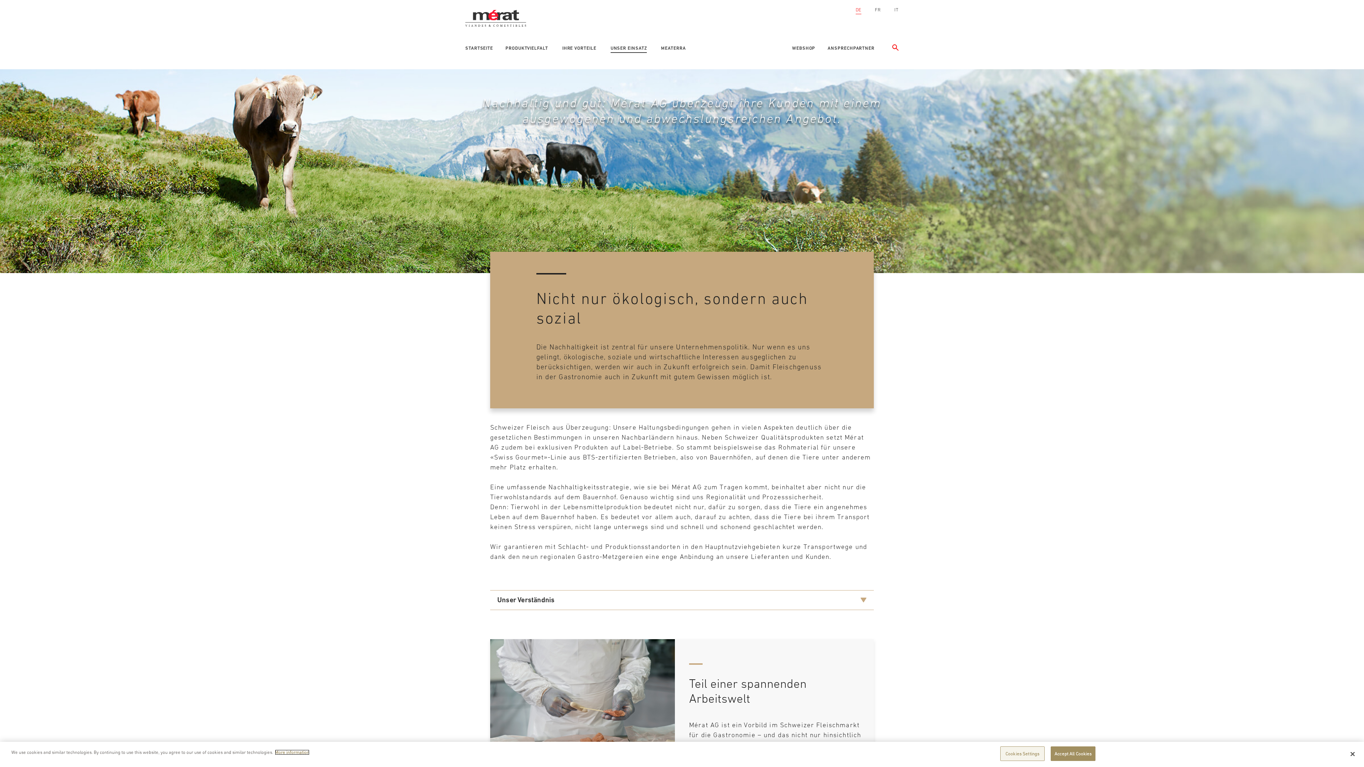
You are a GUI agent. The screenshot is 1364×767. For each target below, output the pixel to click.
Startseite (479, 48)
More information (292, 752)
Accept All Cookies (1073, 753)
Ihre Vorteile (579, 48)
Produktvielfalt (526, 48)
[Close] (1352, 754)
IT (896, 9)
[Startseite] (498, 9)
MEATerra (673, 48)
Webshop (803, 48)
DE (859, 9)
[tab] (682, 600)
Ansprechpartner (851, 48)
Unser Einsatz (629, 48)
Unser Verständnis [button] (525, 600)
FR (878, 9)
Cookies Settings (1022, 753)
